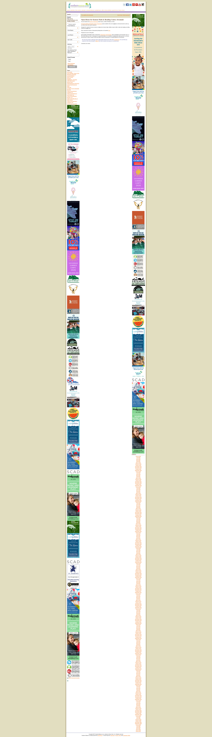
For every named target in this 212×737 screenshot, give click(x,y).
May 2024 (138, 490)
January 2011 (138, 694)
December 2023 (138, 497)
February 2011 (138, 692)
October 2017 (138, 591)
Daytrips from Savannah (72, 103)
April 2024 (138, 491)
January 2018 (138, 587)
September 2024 (138, 485)
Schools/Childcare (90, 10)
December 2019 (138, 558)
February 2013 (138, 662)
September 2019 (138, 562)
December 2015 (138, 619)
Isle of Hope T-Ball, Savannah (123, 15)
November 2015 (138, 620)
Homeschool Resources (72, 84)
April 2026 (138, 461)
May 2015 (138, 628)
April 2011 (138, 690)
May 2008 (138, 728)
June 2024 (138, 489)
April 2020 (138, 553)
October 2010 (138, 698)
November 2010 (138, 696)
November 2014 (138, 635)
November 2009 (138, 712)
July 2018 (138, 579)
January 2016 (138, 617)
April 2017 (138, 598)
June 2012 (138, 672)
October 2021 (138, 530)
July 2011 (138, 686)
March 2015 (138, 630)
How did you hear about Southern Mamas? (72, 51)
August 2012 (138, 670)
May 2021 (138, 536)
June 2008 (138, 727)
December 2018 (138, 573)
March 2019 (138, 569)
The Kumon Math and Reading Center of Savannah (91, 23)
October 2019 (138, 560)
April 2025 (138, 476)
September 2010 (138, 699)
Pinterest (136, 4)
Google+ (133, 4)
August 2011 (138, 685)
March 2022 (138, 523)
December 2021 (138, 527)
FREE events (78, 10)
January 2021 (138, 541)
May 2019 (138, 567)
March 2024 (138, 493)
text (69, 61)
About (68, 10)
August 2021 (138, 532)
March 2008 (138, 729)
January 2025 (138, 480)
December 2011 (138, 680)
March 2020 (138, 554)
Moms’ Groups (70, 77)
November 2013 (138, 651)
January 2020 (138, 556)
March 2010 (138, 707)
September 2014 (138, 638)
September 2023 (138, 500)
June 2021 (138, 535)
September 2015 (138, 623)
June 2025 (138, 474)
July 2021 (138, 534)
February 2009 (138, 719)
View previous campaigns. (71, 64)
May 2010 (138, 704)
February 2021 (138, 540)
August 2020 (138, 547)
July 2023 (138, 503)
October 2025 (138, 469)
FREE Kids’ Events (71, 80)
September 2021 (138, 531)
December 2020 (138, 542)
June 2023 (138, 504)
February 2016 (138, 616)
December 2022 (138, 512)
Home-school (121, 10)
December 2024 (138, 481)
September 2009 (138, 714)
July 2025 (138, 472)
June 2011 (138, 687)
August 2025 (138, 471)
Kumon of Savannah (94, 21)
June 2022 (138, 519)
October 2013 (138, 652)
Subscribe (124, 4)
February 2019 (138, 570)
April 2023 (138, 507)
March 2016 (138, 615)
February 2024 (138, 494)
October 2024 (138, 484)
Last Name (72, 35)
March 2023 (138, 508)
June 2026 (138, 458)
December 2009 (138, 710)
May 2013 (138, 658)
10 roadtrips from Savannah (87, 15)
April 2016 (138, 614)
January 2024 (138, 495)
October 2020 (138, 545)
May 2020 (138, 551)
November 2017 (138, 589)
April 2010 (138, 705)
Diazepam (113, 735)
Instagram (142, 4)
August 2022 (138, 517)
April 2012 (138, 675)
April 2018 (138, 583)
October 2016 (138, 606)
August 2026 (138, 456)
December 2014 (138, 634)
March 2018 (138, 584)
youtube (139, 4)
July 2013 (138, 656)
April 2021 (138, 537)
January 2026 (138, 465)
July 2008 (138, 726)
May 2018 (138, 582)
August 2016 (138, 609)
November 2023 (138, 498)
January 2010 (138, 709)
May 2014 (138, 643)
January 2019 (138, 572)
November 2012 (138, 666)
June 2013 (138, 657)
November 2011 (138, 681)
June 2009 (138, 718)
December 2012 (138, 664)
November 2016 (138, 605)
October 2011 (138, 682)
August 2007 (138, 731)
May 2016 (138, 612)
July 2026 (138, 457)
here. (109, 30)
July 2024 (138, 488)
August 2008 (138, 724)
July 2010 (138, 701)
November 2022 (138, 513)
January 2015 (138, 633)
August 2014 (138, 639)
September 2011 (138, 684)
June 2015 (138, 626)
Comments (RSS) (126, 735)
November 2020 (138, 544)
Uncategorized (117, 39)
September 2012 (138, 668)
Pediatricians (98, 10)
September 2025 (138, 470)
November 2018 (138, 574)
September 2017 (138, 592)
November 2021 (138, 528)
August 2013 (138, 654)
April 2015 (138, 629)
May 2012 (138, 673)
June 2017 (138, 596)
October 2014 (138, 637)
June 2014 (138, 642)
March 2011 (138, 691)
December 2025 (138, 466)
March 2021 (138, 539)
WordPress (100, 735)
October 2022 (138, 514)
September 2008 (138, 723)
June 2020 (138, 550)
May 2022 (138, 521)
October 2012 (138, 667)
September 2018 (138, 577)
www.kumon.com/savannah (105, 34)
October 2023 (138, 499)
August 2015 (138, 624)
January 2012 (138, 679)
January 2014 (138, 648)
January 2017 (138, 602)
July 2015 (138, 625)
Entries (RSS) (118, 735)
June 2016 (138, 611)
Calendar (83, 10)
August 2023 (138, 502)
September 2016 (138, 607)
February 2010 (138, 708)
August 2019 (138, 563)
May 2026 (138, 460)
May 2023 (138, 506)
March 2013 (138, 661)
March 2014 (138, 645)
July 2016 (138, 610)
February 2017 (138, 601)
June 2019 (138, 565)
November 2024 (138, 483)
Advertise (73, 10)
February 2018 (138, 586)
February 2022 (138, 525)
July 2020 (138, 549)
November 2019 (138, 559)
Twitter (130, 4)
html (70, 59)
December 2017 (138, 588)
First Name (72, 30)
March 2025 (138, 478)
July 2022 (138, 518)
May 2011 (138, 689)
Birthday (72, 44)
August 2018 (138, 578)
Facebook (127, 4)
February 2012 (138, 677)
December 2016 (138, 603)
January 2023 (138, 511)
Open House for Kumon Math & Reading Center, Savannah (102, 19)
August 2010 (138, 700)
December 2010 (138, 695)
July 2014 (138, 640)
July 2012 (138, 671)
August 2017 (138, 593)
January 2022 (138, 526)
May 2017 (138, 597)
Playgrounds (69, 72)
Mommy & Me (70, 82)
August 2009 (138, 715)
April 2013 (138, 659)
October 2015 (138, 621)
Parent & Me (115, 10)
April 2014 (138, 644)
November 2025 (138, 467)
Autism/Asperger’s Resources (73, 83)
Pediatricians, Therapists (72, 79)
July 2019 (138, 564)
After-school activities (106, 10)
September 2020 (138, 546)
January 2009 (138, 720)
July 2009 (138, 717)
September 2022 (138, 516)
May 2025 (138, 475)
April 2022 (138, 522)
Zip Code (72, 39)
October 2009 (138, 713)
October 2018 (138, 575)
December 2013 (138, 649)
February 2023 (138, 509)
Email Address (72, 25)
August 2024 (138, 486)
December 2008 (138, 722)
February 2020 (138, 555)
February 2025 (138, 479)
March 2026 (138, 462)
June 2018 (138, 581)
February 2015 (138, 631)
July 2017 (138, 595)
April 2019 (138, 568)
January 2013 (138, 663)
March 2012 (138, 676)
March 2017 (138, 600)
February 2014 (138, 647)
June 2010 (138, 703)
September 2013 (138, 653)
